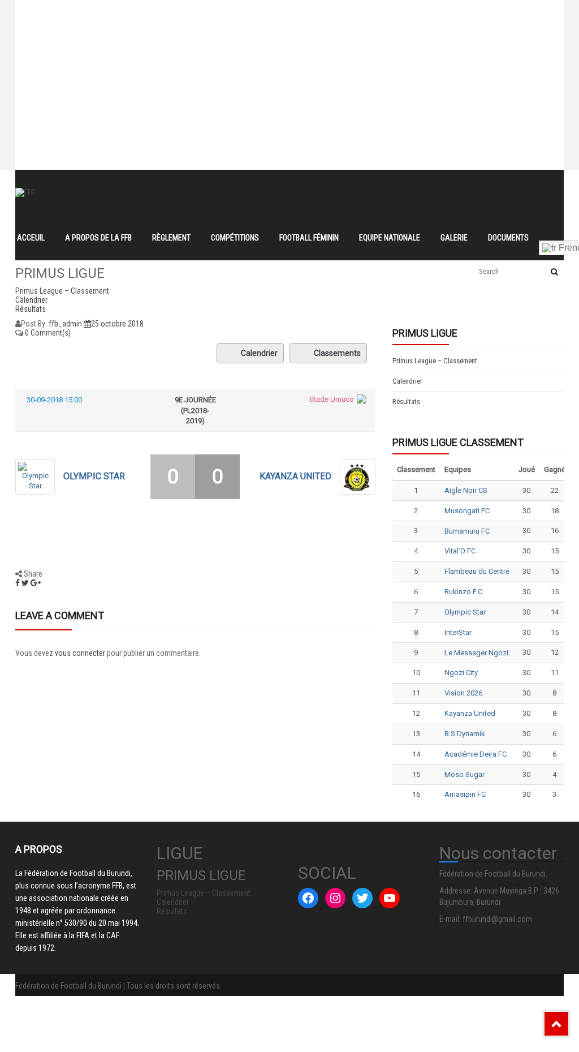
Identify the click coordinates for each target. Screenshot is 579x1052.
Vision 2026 (463, 693)
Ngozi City (461, 672)
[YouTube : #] (389, 898)
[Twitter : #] (362, 898)
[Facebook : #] (308, 898)
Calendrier (259, 353)
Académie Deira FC (475, 754)
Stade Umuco (331, 399)
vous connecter (80, 653)
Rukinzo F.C (463, 591)
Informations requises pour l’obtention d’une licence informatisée (243, 50)
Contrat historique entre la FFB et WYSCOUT (205, 10)
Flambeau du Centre (476, 571)
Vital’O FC (460, 551)
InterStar (458, 632)
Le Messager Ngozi (476, 653)
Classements (337, 353)
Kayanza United (295, 476)
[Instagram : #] (335, 898)
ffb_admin (65, 323)
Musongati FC (467, 510)
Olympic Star (94, 476)
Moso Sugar (464, 774)
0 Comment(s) (47, 332)
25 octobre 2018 (117, 323)
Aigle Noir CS (465, 490)
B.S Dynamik (464, 733)
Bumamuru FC (467, 531)
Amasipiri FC (465, 794)
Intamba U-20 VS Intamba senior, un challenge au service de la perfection (261, 30)
